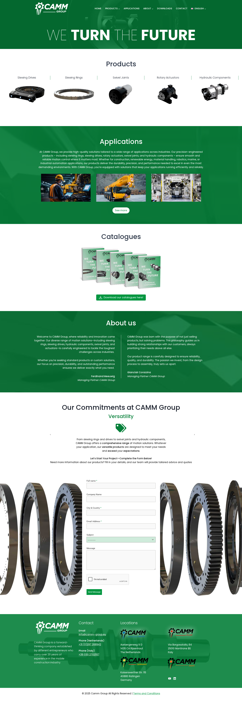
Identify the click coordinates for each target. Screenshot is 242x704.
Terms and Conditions (146, 693)
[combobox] (121, 539)
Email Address (94, 521)
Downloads (164, 8)
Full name (92, 481)
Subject (90, 535)
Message (91, 548)
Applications (131, 8)
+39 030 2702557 (89, 654)
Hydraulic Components (215, 78)
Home (98, 8)
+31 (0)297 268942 (90, 644)
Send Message (94, 592)
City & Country (94, 508)
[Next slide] (199, 189)
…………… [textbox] (92, 539)
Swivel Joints (121, 78)
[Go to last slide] (42, 189)
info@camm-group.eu (92, 634)
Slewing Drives (27, 78)
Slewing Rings (74, 78)
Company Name (94, 494)
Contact (181, 8)
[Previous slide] (49, 434)
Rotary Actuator (167, 78)
